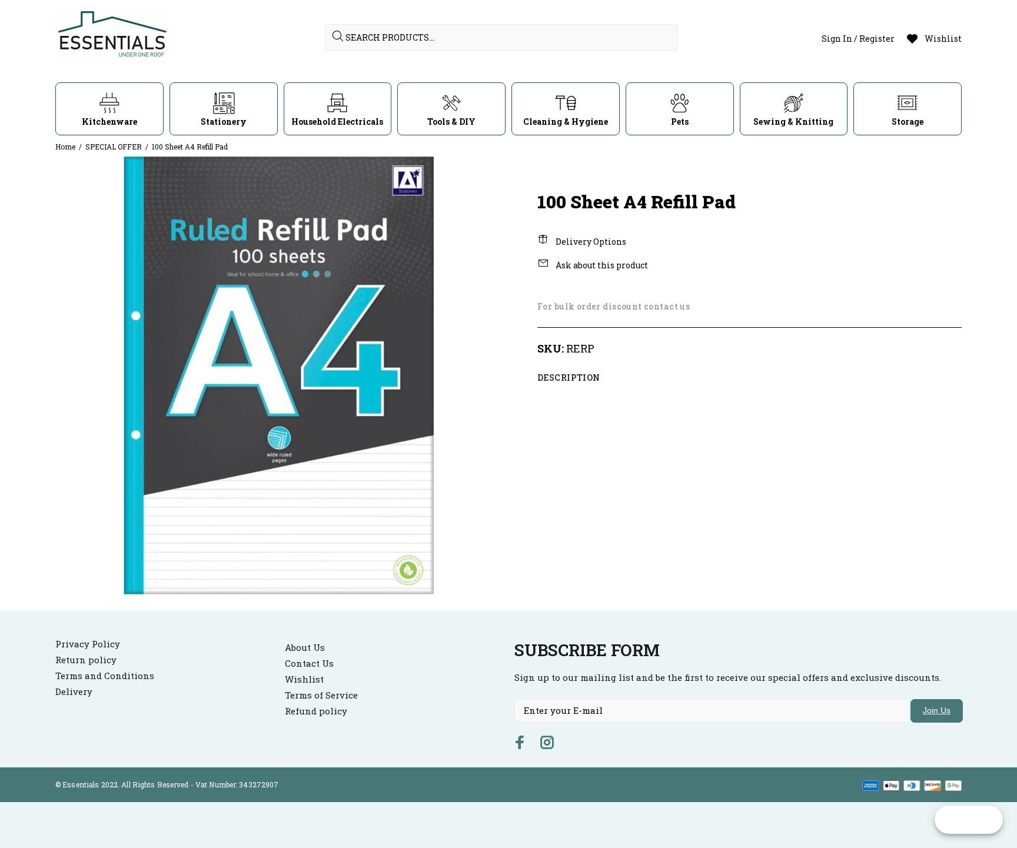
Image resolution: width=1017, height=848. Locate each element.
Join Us (936, 710)
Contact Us (309, 663)
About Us (305, 647)
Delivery (73, 691)
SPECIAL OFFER (113, 146)
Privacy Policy (87, 644)
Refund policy (316, 711)
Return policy (86, 660)
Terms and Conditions (104, 675)
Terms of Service (321, 695)
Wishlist (304, 679)
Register (877, 38)
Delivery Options (590, 241)
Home (65, 146)
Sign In (837, 38)
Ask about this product (601, 265)
